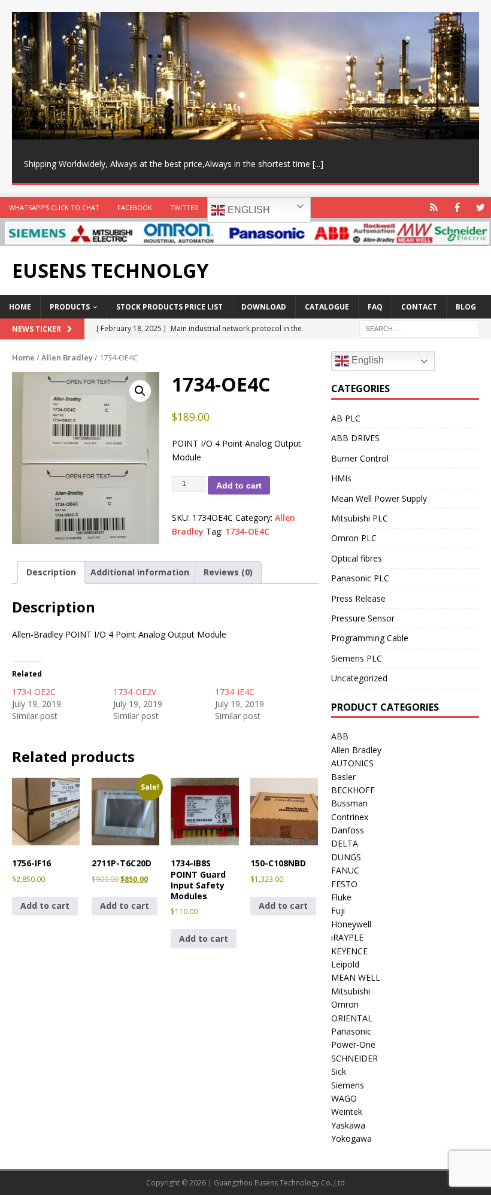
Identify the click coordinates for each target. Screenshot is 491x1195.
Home (20, 307)
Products (70, 307)
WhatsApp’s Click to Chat (54, 207)
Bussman (349, 803)
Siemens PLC (356, 658)
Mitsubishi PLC (359, 518)
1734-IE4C (234, 691)
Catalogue (327, 307)
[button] (140, 391)
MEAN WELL (355, 977)
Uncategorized (359, 678)
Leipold (345, 964)
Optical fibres (356, 558)
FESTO (344, 884)
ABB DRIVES (355, 438)
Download (263, 307)
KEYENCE (349, 951)
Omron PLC (354, 538)
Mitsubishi (350, 991)
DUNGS (346, 857)
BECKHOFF (353, 790)
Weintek (346, 1111)
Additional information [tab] (139, 572)
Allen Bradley (67, 357)
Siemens (347, 1085)
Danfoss (347, 830)
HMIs (341, 478)
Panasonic (351, 1031)
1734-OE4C (247, 531)
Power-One (353, 1044)
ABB (339, 736)
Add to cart (239, 485)
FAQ (375, 307)
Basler (343, 776)
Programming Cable (369, 638)
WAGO (344, 1098)
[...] (318, 163)
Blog (466, 307)
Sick (338, 1071)
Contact (419, 307)
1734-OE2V (134, 691)
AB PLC (345, 418)
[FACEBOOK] (457, 207)
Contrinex (349, 817)
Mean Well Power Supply (379, 498)
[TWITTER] (480, 207)
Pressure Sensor (363, 618)
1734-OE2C (34, 691)
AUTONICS (352, 763)
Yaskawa (348, 1125)
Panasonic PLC (360, 578)
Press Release (358, 598)
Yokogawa (351, 1138)
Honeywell (351, 924)
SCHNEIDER (354, 1058)
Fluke (341, 897)
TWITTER (184, 207)
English (247, 210)
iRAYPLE (347, 937)
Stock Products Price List (169, 307)
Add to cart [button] (44, 905)
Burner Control (360, 458)
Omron (345, 1004)
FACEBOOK (134, 207)
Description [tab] (51, 572)
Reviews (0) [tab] (228, 572)
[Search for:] (419, 328)
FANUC (345, 870)
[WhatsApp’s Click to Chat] (433, 207)
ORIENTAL (351, 1018)
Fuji (338, 910)
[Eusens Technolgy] (245, 239)
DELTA (344, 843)
